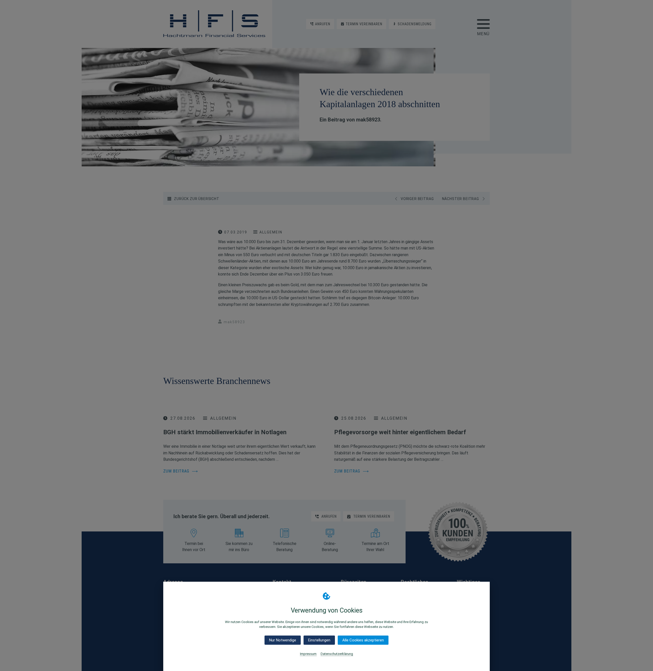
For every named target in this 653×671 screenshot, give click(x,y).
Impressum (308, 654)
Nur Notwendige (282, 640)
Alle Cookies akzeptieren (363, 640)
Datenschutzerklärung (337, 654)
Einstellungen (319, 640)
